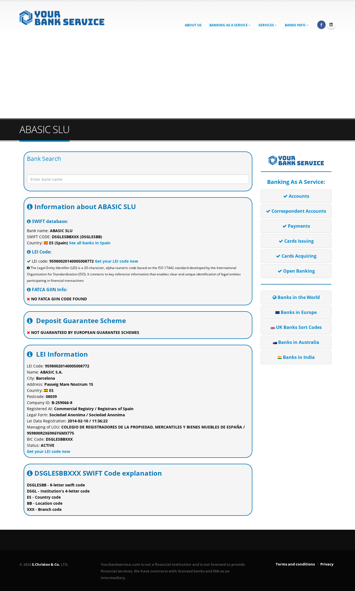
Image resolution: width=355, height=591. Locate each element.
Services (266, 25)
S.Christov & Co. (46, 564)
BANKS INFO (295, 25)
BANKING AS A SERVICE (228, 25)
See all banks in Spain (89, 242)
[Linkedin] (331, 25)
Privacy (326, 564)
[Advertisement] (177, 77)
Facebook (321, 25)
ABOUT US (193, 25)
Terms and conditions (295, 564)
